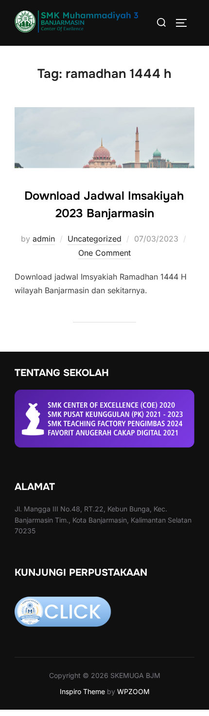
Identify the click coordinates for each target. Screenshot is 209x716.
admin (44, 239)
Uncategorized (95, 239)
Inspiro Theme (82, 691)
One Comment (104, 253)
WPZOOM (133, 691)
